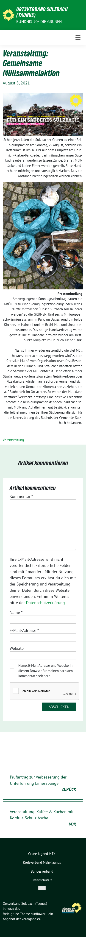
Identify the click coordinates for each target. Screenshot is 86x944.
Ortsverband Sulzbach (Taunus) (42, 12)
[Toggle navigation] (78, 38)
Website (17, 648)
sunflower (38, 914)
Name (16, 612)
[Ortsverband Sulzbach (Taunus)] (8, 14)
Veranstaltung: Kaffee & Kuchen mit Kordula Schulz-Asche (43, 818)
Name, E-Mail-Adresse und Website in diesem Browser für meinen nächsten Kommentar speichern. (45, 670)
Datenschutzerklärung (45, 602)
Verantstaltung (13, 440)
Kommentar (21, 496)
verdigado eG (31, 919)
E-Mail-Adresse (24, 630)
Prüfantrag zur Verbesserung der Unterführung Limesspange (43, 783)
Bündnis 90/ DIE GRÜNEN (39, 21)
